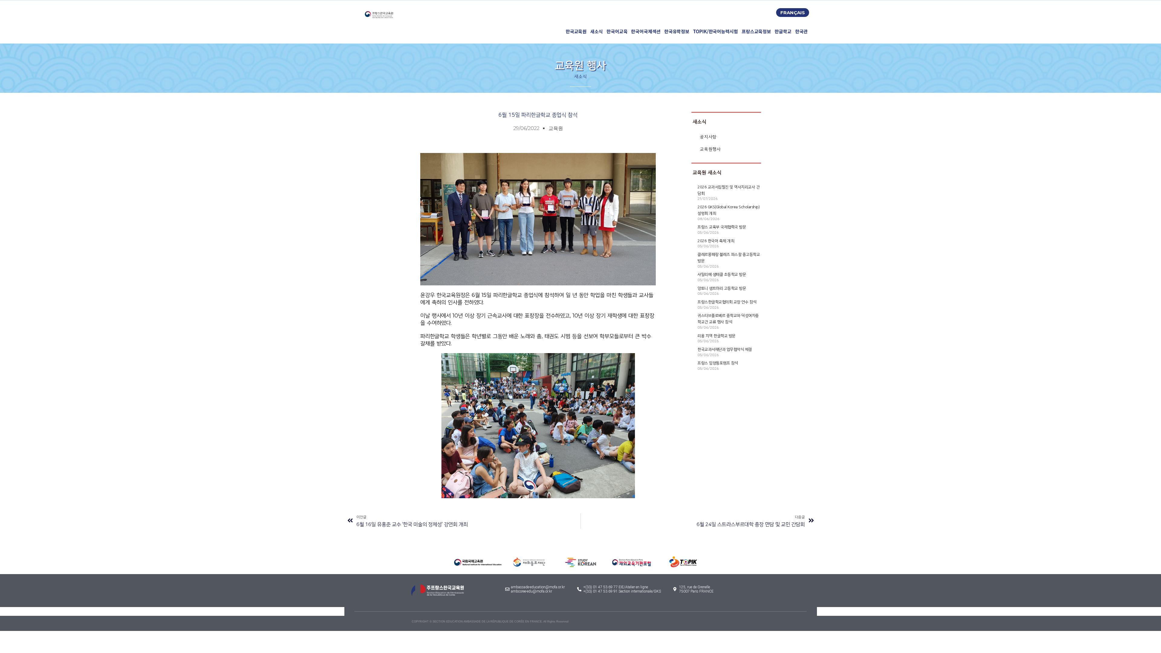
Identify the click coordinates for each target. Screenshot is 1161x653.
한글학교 (783, 31)
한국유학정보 (676, 31)
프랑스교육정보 (756, 31)
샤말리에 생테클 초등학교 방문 (722, 274)
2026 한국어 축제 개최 (716, 241)
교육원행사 (710, 149)
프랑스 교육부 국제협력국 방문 (722, 227)
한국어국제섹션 (645, 31)
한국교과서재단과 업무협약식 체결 (725, 349)
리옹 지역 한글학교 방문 (717, 336)
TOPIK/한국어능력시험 (715, 31)
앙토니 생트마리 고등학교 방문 (722, 288)
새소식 (596, 31)
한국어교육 (617, 31)
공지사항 (708, 137)
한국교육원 (576, 31)
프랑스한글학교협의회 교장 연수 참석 (727, 302)
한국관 (801, 31)
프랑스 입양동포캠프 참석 (718, 363)
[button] (792, 12)
